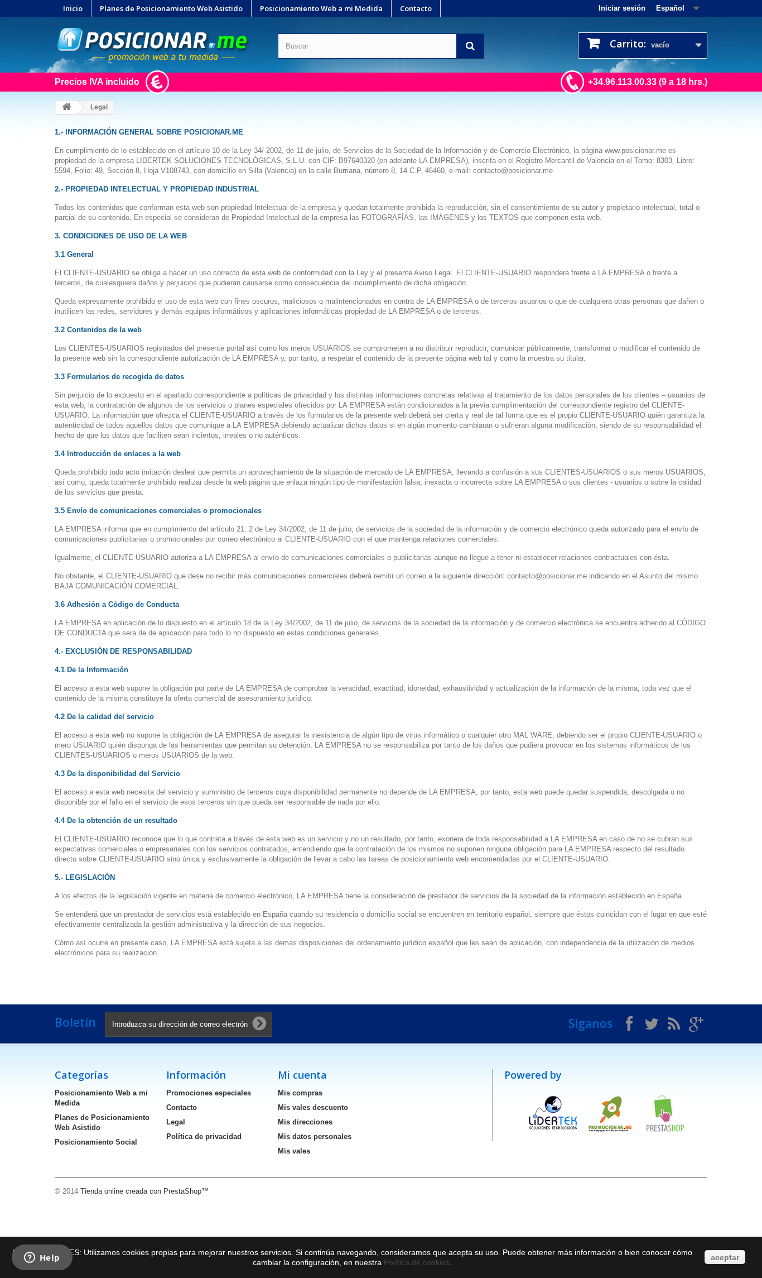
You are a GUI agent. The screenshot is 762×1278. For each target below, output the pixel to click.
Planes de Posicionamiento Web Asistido (171, 8)
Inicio (73, 8)
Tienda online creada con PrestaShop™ (144, 1191)
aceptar (725, 1257)
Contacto (416, 8)
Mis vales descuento (313, 1107)
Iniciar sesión (622, 8)
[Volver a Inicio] (66, 107)
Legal (175, 1122)
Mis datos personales (314, 1136)
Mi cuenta (302, 1074)
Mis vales (294, 1151)
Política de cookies (417, 1262)
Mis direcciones (305, 1122)
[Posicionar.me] (158, 45)
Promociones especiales (208, 1093)
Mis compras (300, 1093)
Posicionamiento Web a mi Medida (321, 8)
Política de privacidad (204, 1136)
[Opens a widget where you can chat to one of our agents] (42, 1258)
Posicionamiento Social (96, 1142)
